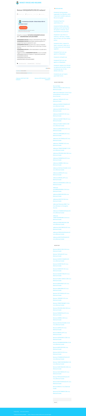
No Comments (42, 14)
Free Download (23, 27)
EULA (22, 31)
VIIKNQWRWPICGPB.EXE (31, 63)
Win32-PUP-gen (36, 14)
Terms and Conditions (24, 411)
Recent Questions (59, 8)
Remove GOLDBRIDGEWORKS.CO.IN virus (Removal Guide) (61, 189)
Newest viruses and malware (30, 2)
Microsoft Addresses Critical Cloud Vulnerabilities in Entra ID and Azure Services (62, 94)
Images (49, 414)
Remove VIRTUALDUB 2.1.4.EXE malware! (42, 79)
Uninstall (28, 31)
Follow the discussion (49, 68)
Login (17, 70)
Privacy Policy (25, 31)
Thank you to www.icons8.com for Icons (38, 414)
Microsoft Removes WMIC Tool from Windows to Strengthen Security (61, 205)
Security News (56, 86)
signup (20, 70)
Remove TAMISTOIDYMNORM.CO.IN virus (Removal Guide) (61, 217)
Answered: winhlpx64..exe (60, 57)
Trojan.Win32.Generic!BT (22, 63)
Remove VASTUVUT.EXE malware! (22, 79)
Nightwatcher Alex (29, 14)
